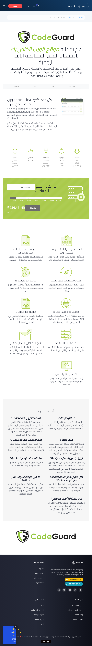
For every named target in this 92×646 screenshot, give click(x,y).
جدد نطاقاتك (78, 614)
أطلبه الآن (32, 208)
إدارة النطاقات (78, 619)
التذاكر (42, 605)
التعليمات (16, 86)
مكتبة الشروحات (38, 614)
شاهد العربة (40, 582)
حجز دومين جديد (77, 605)
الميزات (35, 86)
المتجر (70, 17)
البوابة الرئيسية (79, 17)
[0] (38, 6)
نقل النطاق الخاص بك (75, 610)
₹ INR (45, 641)
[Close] (16, 627)
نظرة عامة (72, 86)
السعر (53, 86)
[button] (71, 6)
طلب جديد (41, 568)
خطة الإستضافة (39, 573)
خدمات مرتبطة (39, 578)
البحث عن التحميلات (37, 610)
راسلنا (42, 624)
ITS (25, 636)
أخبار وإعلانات (39, 619)
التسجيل (15, 6)
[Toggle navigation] (4, 6)
